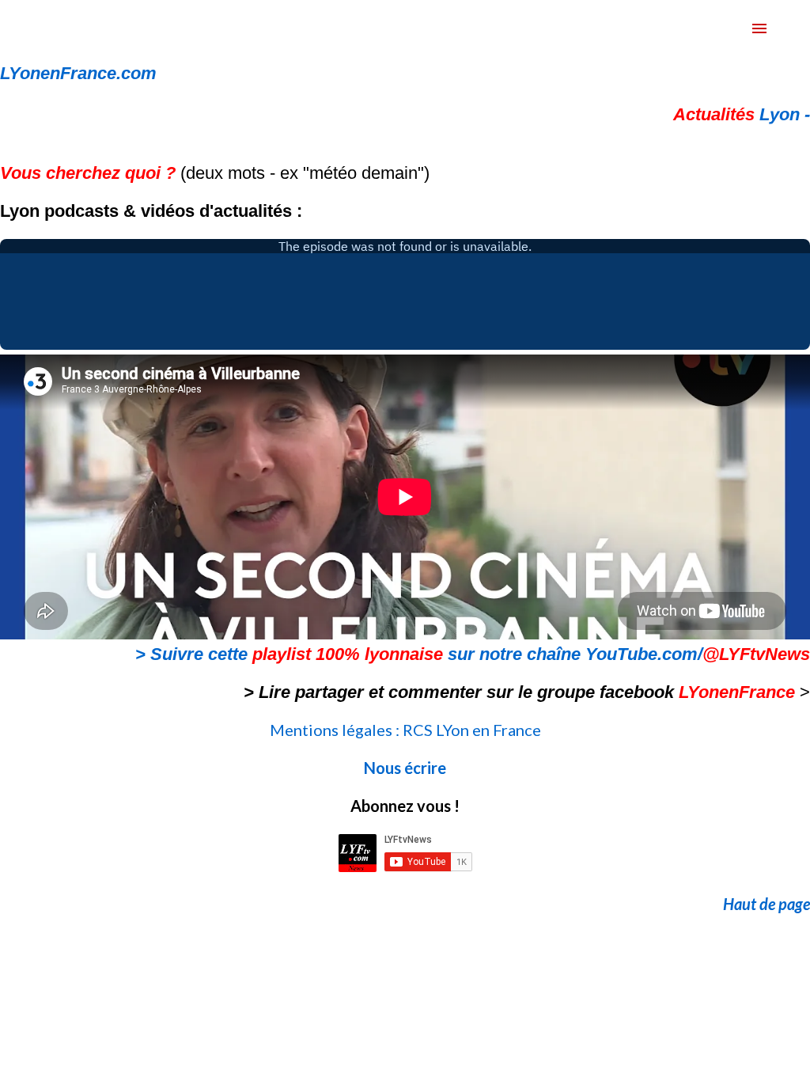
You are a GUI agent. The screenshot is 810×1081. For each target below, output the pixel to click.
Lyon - (741, 114)
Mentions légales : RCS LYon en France (405, 729)
